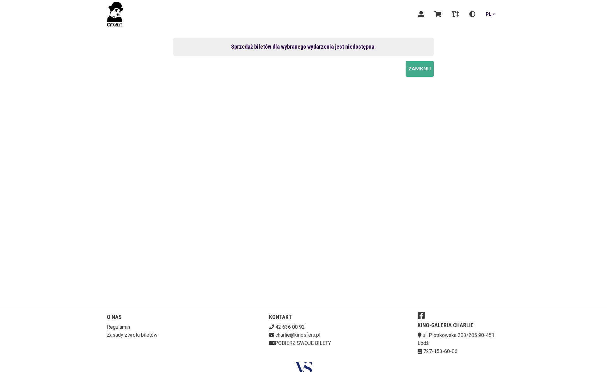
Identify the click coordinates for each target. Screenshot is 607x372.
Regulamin (118, 327)
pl (488, 14)
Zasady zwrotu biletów (132, 335)
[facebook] (421, 315)
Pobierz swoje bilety (303, 343)
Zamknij (419, 68)
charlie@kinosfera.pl (297, 335)
